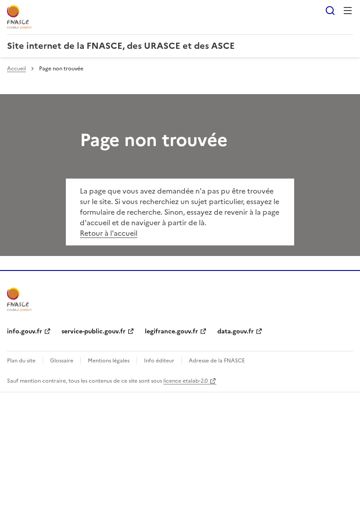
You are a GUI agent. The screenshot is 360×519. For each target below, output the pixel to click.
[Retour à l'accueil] (19, 299)
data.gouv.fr (235, 331)
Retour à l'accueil (108, 233)
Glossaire (61, 361)
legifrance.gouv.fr (171, 331)
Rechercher (330, 10)
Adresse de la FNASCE (217, 361)
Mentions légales (109, 361)
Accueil (16, 69)
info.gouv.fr (24, 331)
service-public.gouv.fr (93, 331)
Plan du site (21, 361)
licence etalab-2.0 (185, 381)
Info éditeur (159, 361)
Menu (347, 10)
